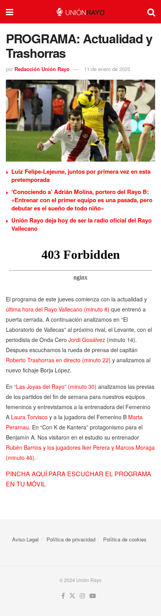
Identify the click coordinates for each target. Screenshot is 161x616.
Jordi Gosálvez (86, 340)
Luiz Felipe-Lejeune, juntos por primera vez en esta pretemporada (80, 175)
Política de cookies (125, 539)
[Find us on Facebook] (63, 596)
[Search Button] (151, 11)
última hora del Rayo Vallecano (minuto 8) (57, 309)
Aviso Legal (25, 539)
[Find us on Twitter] (72, 596)
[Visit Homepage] (80, 12)
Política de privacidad (71, 539)
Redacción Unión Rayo (42, 69)
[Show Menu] (9, 11)
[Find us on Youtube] (92, 596)
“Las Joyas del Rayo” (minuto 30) (55, 386)
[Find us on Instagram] (82, 596)
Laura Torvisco (29, 417)
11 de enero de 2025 (107, 69)
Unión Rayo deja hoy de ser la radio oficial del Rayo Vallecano (81, 224)
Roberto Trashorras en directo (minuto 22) (58, 360)
